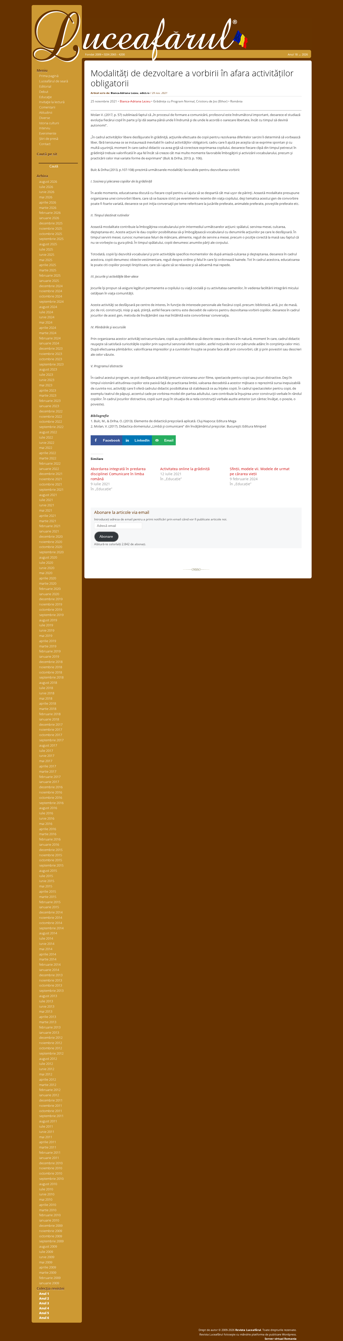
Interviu (44, 128)
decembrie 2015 (51, 849)
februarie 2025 (50, 275)
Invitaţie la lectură (52, 102)
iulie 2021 (46, 500)
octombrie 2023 (50, 359)
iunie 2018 (46, 693)
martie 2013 (47, 1022)
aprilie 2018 (47, 703)
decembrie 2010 (51, 1163)
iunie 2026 (46, 192)
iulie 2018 (46, 688)
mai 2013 (45, 1011)
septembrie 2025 (51, 238)
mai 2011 (45, 1137)
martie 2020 (47, 583)
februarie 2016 (50, 839)
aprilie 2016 (47, 829)
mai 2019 (45, 635)
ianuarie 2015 (49, 907)
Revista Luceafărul (248, 1330)
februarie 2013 (50, 1027)
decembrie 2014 (51, 912)
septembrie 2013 (51, 990)
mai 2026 (45, 197)
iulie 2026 (46, 187)
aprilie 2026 (47, 202)
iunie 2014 (46, 943)
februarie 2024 (50, 338)
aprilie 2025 (47, 265)
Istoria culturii (49, 123)
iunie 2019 (46, 630)
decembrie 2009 (51, 1225)
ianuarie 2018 (49, 719)
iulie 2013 (46, 1001)
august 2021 (48, 495)
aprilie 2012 (47, 1079)
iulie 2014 (46, 938)
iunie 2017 (46, 755)
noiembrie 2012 (50, 1043)
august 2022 (48, 432)
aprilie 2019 (47, 641)
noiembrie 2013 (50, 980)
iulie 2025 (46, 249)
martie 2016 (47, 834)
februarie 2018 (50, 714)
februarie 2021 (50, 526)
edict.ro (144, 93)
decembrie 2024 (51, 286)
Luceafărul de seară (53, 81)
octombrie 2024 (50, 296)
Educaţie (45, 97)
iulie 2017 (46, 750)
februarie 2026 (50, 212)
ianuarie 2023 (49, 406)
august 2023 (48, 369)
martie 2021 (47, 521)
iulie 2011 (46, 1126)
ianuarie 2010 (49, 1220)
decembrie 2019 (51, 599)
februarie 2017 (50, 776)
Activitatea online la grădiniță (185, 468)
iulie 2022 (46, 437)
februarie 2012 (50, 1089)
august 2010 (48, 1184)
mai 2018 (45, 698)
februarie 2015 (50, 902)
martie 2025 (47, 270)
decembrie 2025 (51, 223)
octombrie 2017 (50, 735)
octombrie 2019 (50, 609)
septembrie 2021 (51, 489)
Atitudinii (45, 112)
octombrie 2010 (50, 1173)
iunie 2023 (46, 380)
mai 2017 (45, 761)
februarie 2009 (50, 1277)
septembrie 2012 (51, 1053)
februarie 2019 (50, 651)
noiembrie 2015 (50, 855)
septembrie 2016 (51, 803)
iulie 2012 (46, 1063)
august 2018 (48, 682)
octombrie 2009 (50, 1236)
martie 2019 (47, 646)
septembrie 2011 (51, 1116)
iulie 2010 (46, 1189)
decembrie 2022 (51, 411)
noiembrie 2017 (50, 729)
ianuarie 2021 (49, 531)
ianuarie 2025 (49, 280)
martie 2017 (47, 771)
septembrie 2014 (51, 928)
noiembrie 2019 (50, 604)
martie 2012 (47, 1084)
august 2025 (48, 244)
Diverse (44, 117)
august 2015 (48, 870)
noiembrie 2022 (50, 416)
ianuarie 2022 (49, 468)
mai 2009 (45, 1262)
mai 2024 (45, 322)
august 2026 (48, 181)
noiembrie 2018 (50, 667)
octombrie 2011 (50, 1111)
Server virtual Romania (281, 1338)
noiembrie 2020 (50, 541)
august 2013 (48, 996)
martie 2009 (47, 1272)
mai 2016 (45, 823)
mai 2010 (45, 1199)
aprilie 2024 (47, 327)
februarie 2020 (50, 588)
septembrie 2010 (51, 1178)
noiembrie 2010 (50, 1168)
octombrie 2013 (50, 985)
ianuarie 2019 (49, 656)
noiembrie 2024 (50, 291)
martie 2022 (47, 458)
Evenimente (47, 133)
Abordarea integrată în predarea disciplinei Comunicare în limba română (118, 473)
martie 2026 (47, 207)
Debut (43, 91)
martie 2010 (47, 1210)
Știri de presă (48, 138)
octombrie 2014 (50, 923)
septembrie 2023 (51, 364)
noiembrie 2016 (50, 792)
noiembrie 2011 (50, 1105)
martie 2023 (47, 395)
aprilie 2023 (47, 390)
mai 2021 (45, 510)
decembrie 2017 (51, 724)
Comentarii (47, 107)
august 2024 (48, 306)
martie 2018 (47, 708)
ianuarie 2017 (49, 781)
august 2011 (48, 1121)
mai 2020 (45, 573)
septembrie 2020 (51, 552)
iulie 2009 (46, 1251)
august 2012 (48, 1058)
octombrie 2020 (50, 546)
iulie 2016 (46, 813)
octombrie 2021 (50, 484)
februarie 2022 (50, 463)
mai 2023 (45, 385)
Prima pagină (49, 76)
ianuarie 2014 (49, 969)
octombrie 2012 (50, 1048)
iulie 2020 (46, 562)
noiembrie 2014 (50, 917)
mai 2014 (45, 949)
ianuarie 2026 (49, 218)
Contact (44, 144)
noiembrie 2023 (50, 353)
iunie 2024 (46, 317)
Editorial (45, 86)
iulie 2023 (46, 374)
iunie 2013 (46, 1006)
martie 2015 (47, 896)
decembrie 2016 (51, 787)
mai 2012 (45, 1074)
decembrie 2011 (51, 1100)
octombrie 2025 (50, 233)
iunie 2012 (46, 1069)
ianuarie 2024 (49, 343)
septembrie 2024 (51, 301)
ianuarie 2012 (49, 1095)
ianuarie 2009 (49, 1283)
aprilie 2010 (47, 1204)
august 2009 (48, 1246)
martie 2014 (47, 959)
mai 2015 (45, 886)
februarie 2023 (50, 400)
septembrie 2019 (51, 615)
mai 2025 (45, 260)
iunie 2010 (46, 1194)
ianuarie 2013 (49, 1032)
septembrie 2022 (51, 426)
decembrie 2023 (51, 348)
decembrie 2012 (51, 1037)
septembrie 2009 (51, 1241)
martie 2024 (47, 333)
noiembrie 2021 (50, 479)
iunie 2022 (46, 442)
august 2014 (48, 933)
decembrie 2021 (51, 473)
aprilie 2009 (47, 1267)
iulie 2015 (46, 876)
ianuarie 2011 (49, 1157)
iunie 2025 (46, 254)
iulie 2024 (46, 312)
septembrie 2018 (51, 677)
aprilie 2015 (47, 891)
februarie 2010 (50, 1215)
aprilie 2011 (47, 1142)
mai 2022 (45, 447)
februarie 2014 (50, 964)
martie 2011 (47, 1147)
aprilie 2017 (47, 766)
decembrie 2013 (51, 975)
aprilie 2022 (47, 453)
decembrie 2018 (51, 661)
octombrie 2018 (50, 672)
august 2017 (48, 745)
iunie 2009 (46, 1257)
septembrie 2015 (51, 865)
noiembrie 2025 (50, 228)
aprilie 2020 (47, 578)
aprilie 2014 (47, 954)
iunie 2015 (46, 881)
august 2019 (48, 620)
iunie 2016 (46, 818)
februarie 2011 (50, 1152)
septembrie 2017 (51, 740)
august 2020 (48, 557)
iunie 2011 (46, 1131)
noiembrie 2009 (50, 1231)
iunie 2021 (46, 505)
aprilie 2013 (47, 1016)
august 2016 (48, 808)
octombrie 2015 (50, 860)
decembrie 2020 (51, 536)
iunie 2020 (46, 568)
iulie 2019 (46, 625)
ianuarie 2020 (49, 594)
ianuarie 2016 (49, 844)
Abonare (106, 536)
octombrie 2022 (50, 421)
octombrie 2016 (50, 797)
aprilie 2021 (47, 515)
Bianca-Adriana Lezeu (124, 93)
